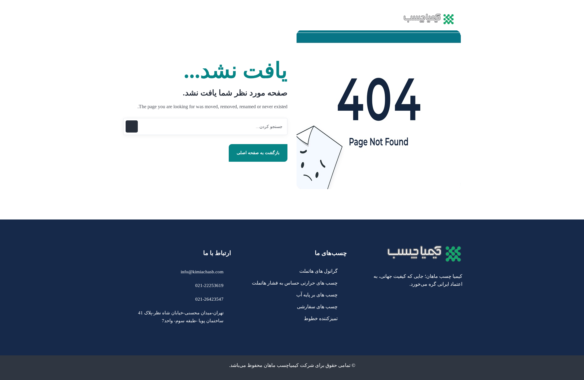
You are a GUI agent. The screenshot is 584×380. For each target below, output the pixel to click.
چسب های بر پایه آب (317, 294)
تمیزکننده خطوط (321, 318)
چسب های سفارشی (317, 306)
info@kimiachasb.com (202, 271)
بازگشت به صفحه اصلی (258, 152)
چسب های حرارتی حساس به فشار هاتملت (295, 282)
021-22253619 (209, 285)
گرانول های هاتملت (318, 271)
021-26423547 (209, 299)
